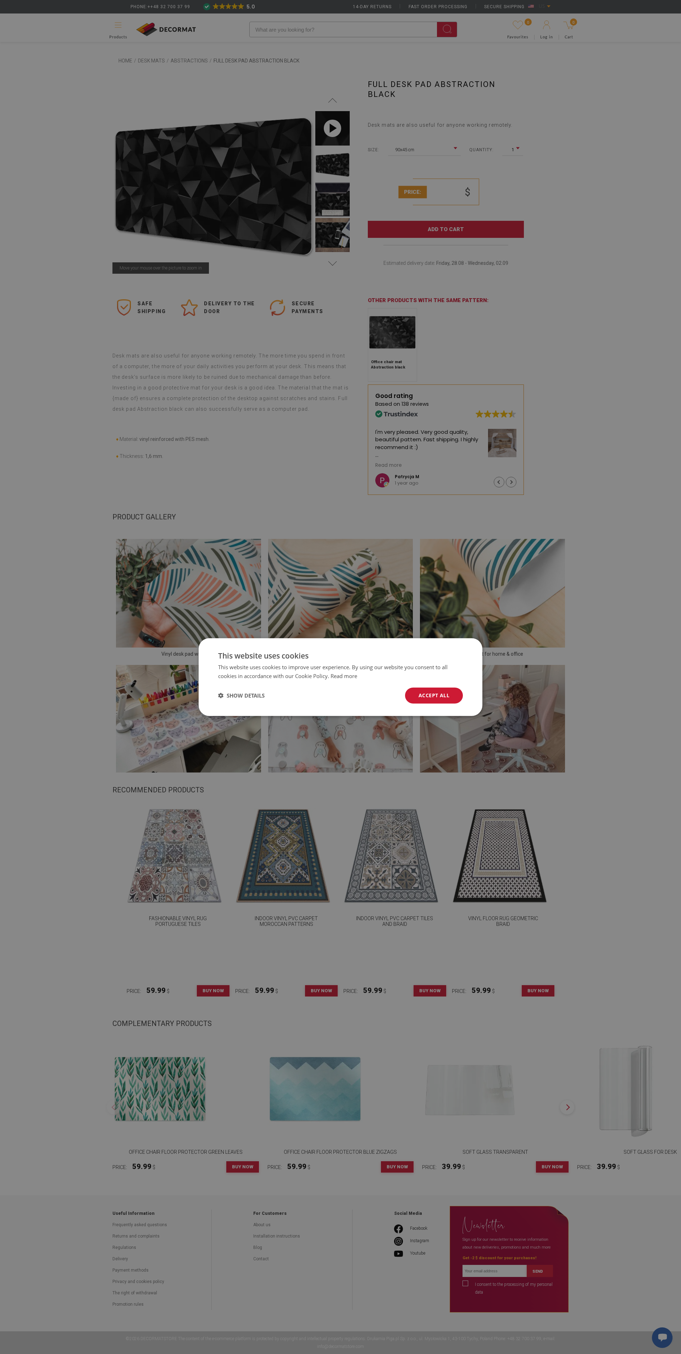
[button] (241, 695)
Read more (344, 675)
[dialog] (340, 677)
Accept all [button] (434, 695)
